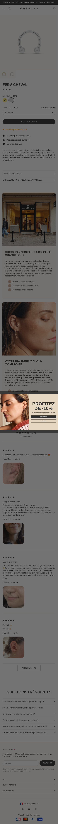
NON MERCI (43, 420)
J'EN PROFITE (43, 416)
